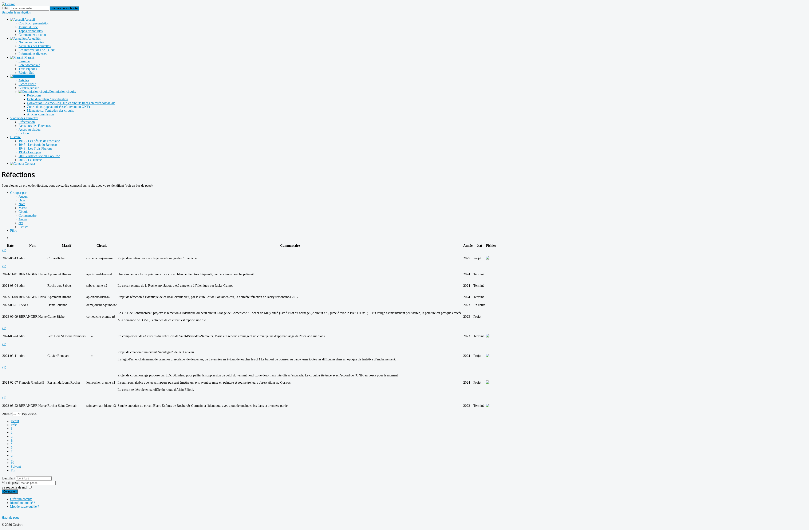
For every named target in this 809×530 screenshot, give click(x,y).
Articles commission (40, 114)
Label (5, 8)
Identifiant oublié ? (22, 503)
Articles (24, 80)
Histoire (15, 137)
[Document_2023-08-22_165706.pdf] (487, 406)
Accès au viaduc (29, 129)
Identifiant (8, 478)
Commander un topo (32, 34)
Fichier (23, 227)
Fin (13, 470)
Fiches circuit (27, 84)
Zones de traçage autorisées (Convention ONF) (58, 106)
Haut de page (10, 517)
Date (22, 200)
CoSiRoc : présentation (34, 23)
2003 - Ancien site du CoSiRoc (39, 156)
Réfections (34, 95)
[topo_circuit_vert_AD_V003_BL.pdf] (487, 382)
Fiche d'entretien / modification (47, 99)
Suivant (16, 466)
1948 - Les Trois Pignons (35, 148)
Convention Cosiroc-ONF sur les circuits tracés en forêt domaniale (71, 103)
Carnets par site (29, 88)
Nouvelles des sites (31, 42)
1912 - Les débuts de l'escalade (39, 141)
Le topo (24, 133)
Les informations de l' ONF (37, 50)
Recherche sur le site (65, 8)
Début (15, 421)
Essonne (24, 61)
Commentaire (27, 215)
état (21, 223)
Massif (23, 208)
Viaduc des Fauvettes (24, 118)
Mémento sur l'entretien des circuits (50, 110)
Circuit (23, 211)
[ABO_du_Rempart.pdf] (487, 356)
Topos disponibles (31, 31)
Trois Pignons (28, 69)
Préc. (14, 425)
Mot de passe (11, 482)
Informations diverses (33, 53)
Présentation (27, 122)
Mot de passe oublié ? (24, 506)
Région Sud (26, 72)
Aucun (23, 196)
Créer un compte (21, 499)
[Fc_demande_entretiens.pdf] (487, 258)
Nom (22, 204)
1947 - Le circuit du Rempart (38, 144)
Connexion (9, 491)
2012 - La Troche (30, 160)
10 (12, 462)
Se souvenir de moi (14, 487)
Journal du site (28, 27)
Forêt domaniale (29, 65)
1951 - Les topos (30, 152)
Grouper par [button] (18, 192)
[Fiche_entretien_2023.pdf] (487, 336)
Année (23, 219)
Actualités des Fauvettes (35, 46)
